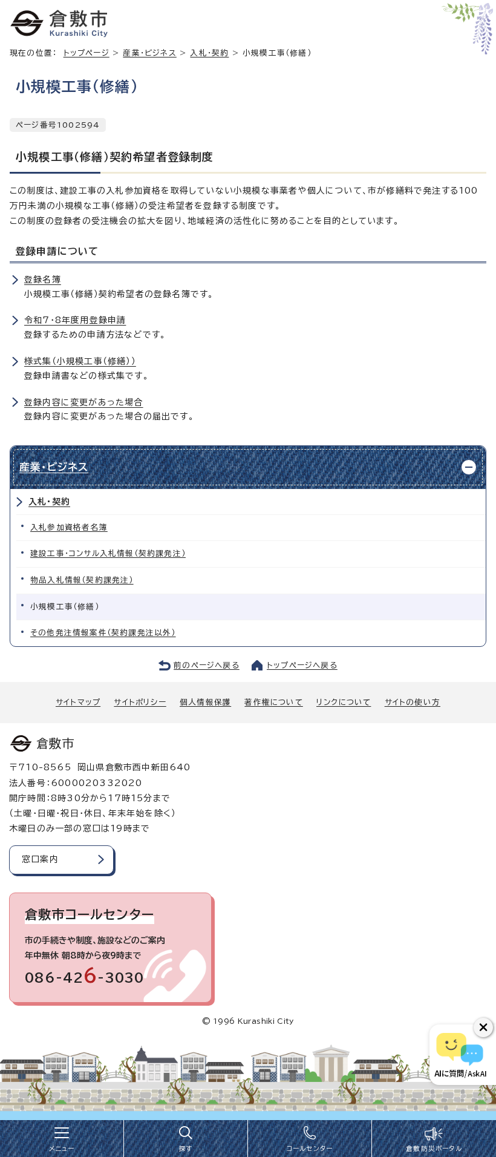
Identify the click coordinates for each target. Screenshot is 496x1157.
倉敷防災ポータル (434, 1149)
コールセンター (310, 1149)
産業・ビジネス (149, 53)
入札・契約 (209, 53)
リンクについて (343, 702)
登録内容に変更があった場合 (83, 402)
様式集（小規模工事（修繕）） (80, 361)
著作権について (273, 702)
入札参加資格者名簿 (69, 527)
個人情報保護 (205, 702)
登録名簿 (42, 279)
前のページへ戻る (207, 665)
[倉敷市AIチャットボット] (460, 1054)
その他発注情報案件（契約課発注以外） (103, 633)
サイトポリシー (140, 702)
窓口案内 (40, 859)
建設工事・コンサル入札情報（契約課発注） (108, 553)
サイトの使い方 (412, 702)
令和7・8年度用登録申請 (75, 320)
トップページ (86, 53)
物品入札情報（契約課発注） (82, 580)
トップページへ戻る (302, 665)
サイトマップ (78, 702)
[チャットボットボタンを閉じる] (483, 1027)
